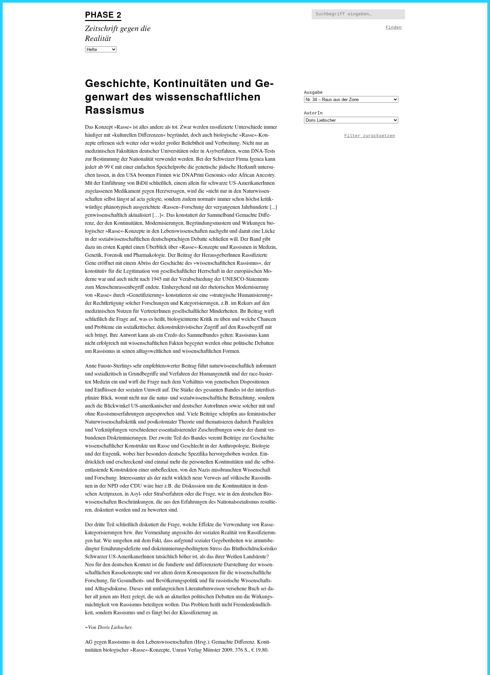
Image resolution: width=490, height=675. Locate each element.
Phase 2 (103, 14)
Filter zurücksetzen (369, 135)
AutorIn (313, 113)
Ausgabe (313, 92)
